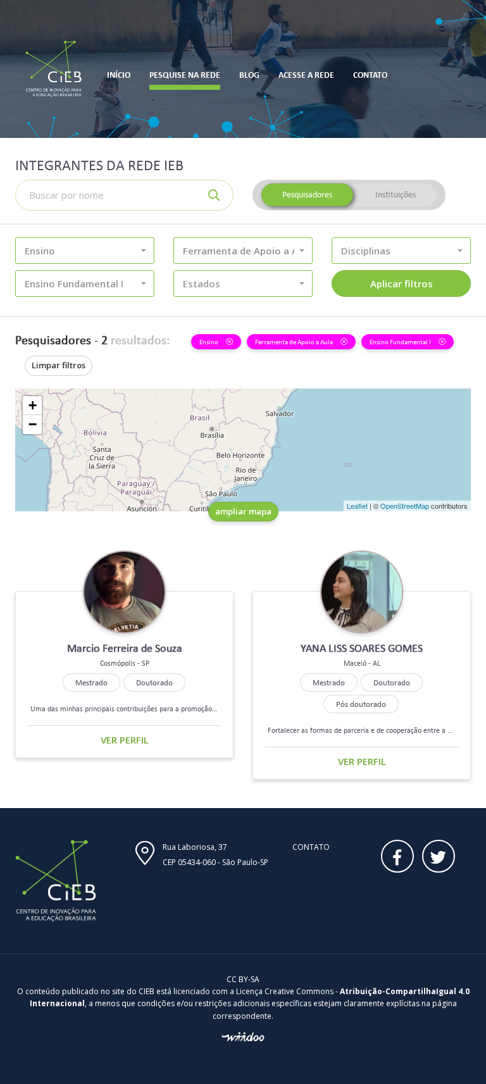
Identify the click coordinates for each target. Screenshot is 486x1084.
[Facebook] (397, 856)
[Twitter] (438, 856)
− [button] (32, 424)
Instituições (395, 194)
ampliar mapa (243, 511)
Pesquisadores (307, 194)
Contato (311, 847)
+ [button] (32, 405)
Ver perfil (125, 739)
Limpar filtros (58, 365)
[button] (84, 250)
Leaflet (357, 506)
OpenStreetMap (404, 506)
